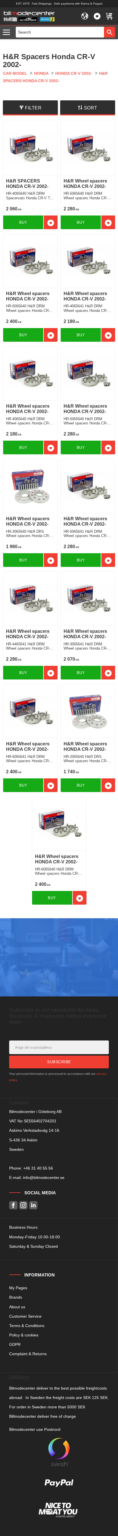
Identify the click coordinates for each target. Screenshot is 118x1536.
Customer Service (25, 1316)
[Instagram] (23, 1205)
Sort (90, 107)
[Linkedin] (33, 1205)
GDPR (15, 1344)
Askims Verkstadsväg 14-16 (34, 1130)
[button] (8, 33)
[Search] (109, 32)
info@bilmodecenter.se (43, 1177)
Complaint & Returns (28, 1353)
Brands (15, 1297)
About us (17, 1307)
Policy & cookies (23, 1335)
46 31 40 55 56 (39, 1168)
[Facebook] (13, 1205)
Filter (33, 107)
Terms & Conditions (26, 1325)
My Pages (18, 1288)
